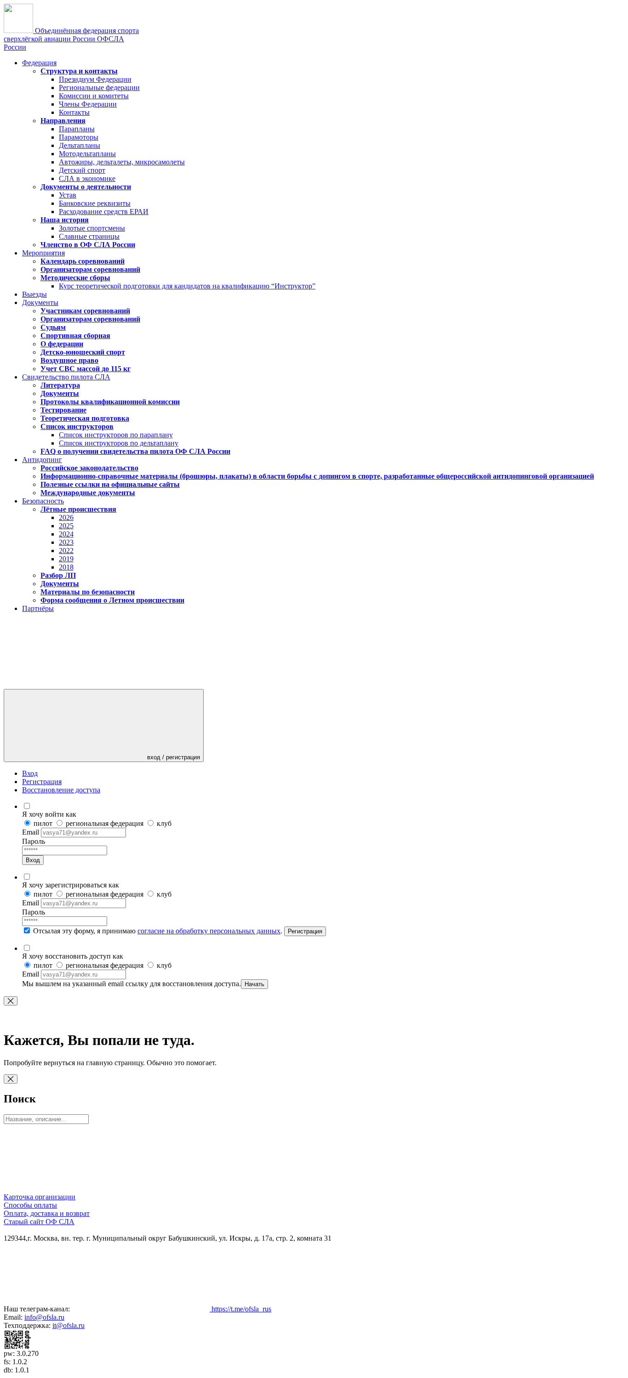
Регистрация (305, 931)
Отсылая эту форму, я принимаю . (157, 931)
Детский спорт (82, 170)
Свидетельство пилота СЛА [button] (66, 377)
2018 (66, 567)
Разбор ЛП (58, 575)
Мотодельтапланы (87, 154)
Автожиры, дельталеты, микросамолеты (122, 162)
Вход (33, 860)
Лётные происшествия (78, 509)
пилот (43, 823)
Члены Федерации (88, 104)
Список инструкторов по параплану (116, 435)
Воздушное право (69, 360)
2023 (66, 542)
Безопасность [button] (43, 501)
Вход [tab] (30, 773)
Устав (67, 195)
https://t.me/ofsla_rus (240, 1309)
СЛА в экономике (87, 178)
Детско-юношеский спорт (82, 352)
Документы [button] (40, 302)
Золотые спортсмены (92, 228)
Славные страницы (89, 236)
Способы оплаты (30, 1205)
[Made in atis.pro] (17, 1347)
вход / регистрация (172, 757)
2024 (66, 534)
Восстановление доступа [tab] (61, 790)
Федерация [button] (39, 63)
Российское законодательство (89, 468)
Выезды (34, 294)
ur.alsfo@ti (68, 1325)
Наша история (64, 220)
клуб (163, 823)
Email (31, 832)
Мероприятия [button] (43, 253)
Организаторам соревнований (90, 269)
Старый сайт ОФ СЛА (39, 1222)
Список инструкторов (77, 426)
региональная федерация (104, 823)
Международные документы (87, 493)
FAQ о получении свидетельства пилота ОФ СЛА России (135, 451)
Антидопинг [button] (42, 459)
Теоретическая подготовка (84, 418)
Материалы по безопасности (87, 592)
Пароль (33, 841)
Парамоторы (78, 137)
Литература (60, 385)
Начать (254, 984)
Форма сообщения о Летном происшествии (112, 600)
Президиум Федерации (95, 79)
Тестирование (63, 410)
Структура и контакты (79, 71)
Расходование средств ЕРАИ (103, 211)
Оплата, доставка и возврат (47, 1213)
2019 (66, 559)
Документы (59, 393)
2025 (66, 526)
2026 (66, 517)
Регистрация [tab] (42, 781)
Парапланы (77, 129)
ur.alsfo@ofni (44, 1317)
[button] (73, 686)
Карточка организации (39, 1197)
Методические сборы (75, 278)
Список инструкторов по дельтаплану (118, 443)
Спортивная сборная (75, 335)
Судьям (53, 327)
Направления (63, 120)
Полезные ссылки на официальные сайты (110, 484)
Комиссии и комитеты (94, 96)
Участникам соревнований (85, 311)
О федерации (61, 344)
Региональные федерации (99, 87)
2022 (66, 550)
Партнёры (38, 608)
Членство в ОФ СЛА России (87, 244)
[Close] (10, 1000)
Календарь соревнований (82, 261)
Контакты (74, 112)
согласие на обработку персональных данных (208, 931)
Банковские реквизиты (95, 203)
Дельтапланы (79, 145)
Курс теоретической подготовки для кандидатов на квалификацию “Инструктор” (187, 286)
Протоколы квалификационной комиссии (110, 402)
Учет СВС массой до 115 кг (85, 369)
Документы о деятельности (85, 187)
